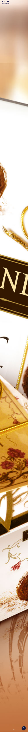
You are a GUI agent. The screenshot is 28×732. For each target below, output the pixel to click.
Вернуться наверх (24, 728)
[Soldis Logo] (5, 3)
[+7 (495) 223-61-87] (20, 2)
